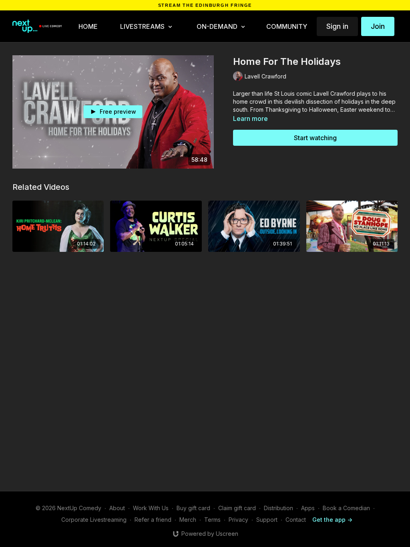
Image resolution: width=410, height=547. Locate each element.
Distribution (278, 508)
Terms (212, 519)
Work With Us (151, 508)
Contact (295, 519)
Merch (187, 519)
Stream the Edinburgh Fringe (205, 5)
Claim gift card (237, 508)
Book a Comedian (346, 508)
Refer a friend (153, 519)
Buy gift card (193, 508)
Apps (308, 508)
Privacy (238, 519)
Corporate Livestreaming (94, 519)
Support (266, 519)
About (117, 508)
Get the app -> (332, 519)
